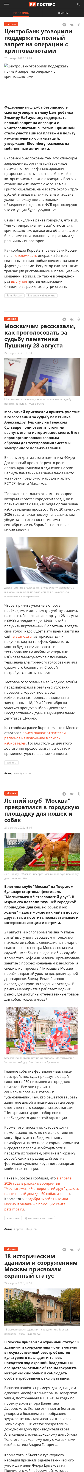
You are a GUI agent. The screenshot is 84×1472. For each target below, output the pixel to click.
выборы (11, 762)
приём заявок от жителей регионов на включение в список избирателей (35, 738)
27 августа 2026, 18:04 (18, 827)
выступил (19, 281)
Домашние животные (39, 1218)
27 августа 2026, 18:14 (18, 353)
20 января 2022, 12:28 (18, 58)
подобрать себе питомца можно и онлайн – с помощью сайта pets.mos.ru (36, 1204)
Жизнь (63, 13)
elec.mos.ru (22, 636)
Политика (21, 13)
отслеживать (26, 255)
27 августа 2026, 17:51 (18, 1283)
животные (13, 1218)
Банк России (14, 295)
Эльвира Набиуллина (41, 295)
